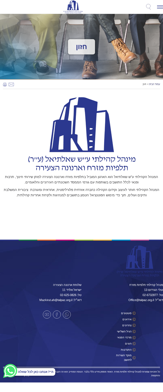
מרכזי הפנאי (124, 337)
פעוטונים (126, 313)
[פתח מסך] (29, 8)
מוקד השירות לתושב (124, 357)
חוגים (128, 343)
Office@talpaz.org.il (141, 300)
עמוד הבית (154, 84)
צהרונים (127, 325)
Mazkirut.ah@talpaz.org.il (55, 300)
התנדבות (126, 349)
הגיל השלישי (124, 331)
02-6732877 (150, 295)
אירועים (127, 319)
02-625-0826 (68, 295)
